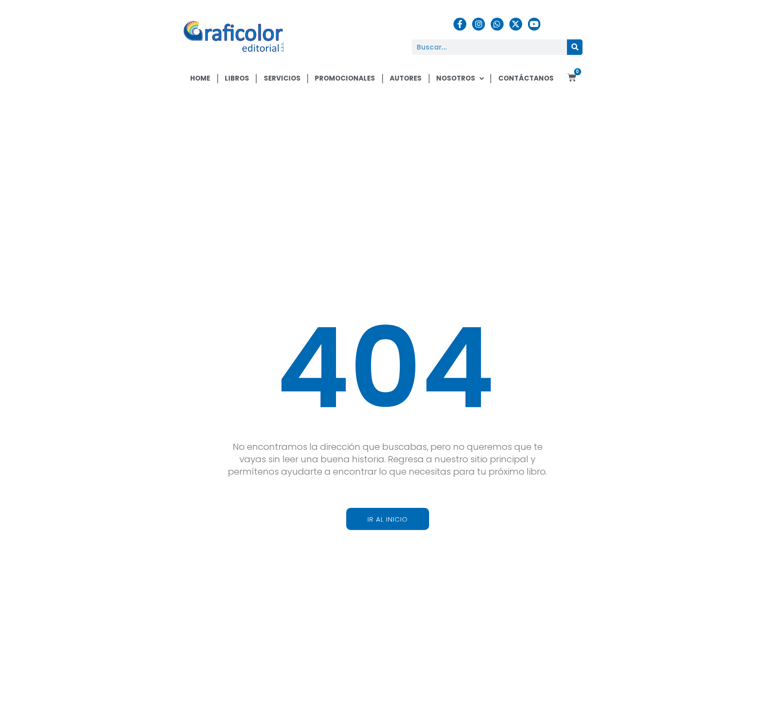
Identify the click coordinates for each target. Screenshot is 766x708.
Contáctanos (526, 78)
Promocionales (345, 78)
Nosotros (455, 78)
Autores (406, 78)
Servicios (282, 78)
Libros (237, 78)
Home (200, 78)
